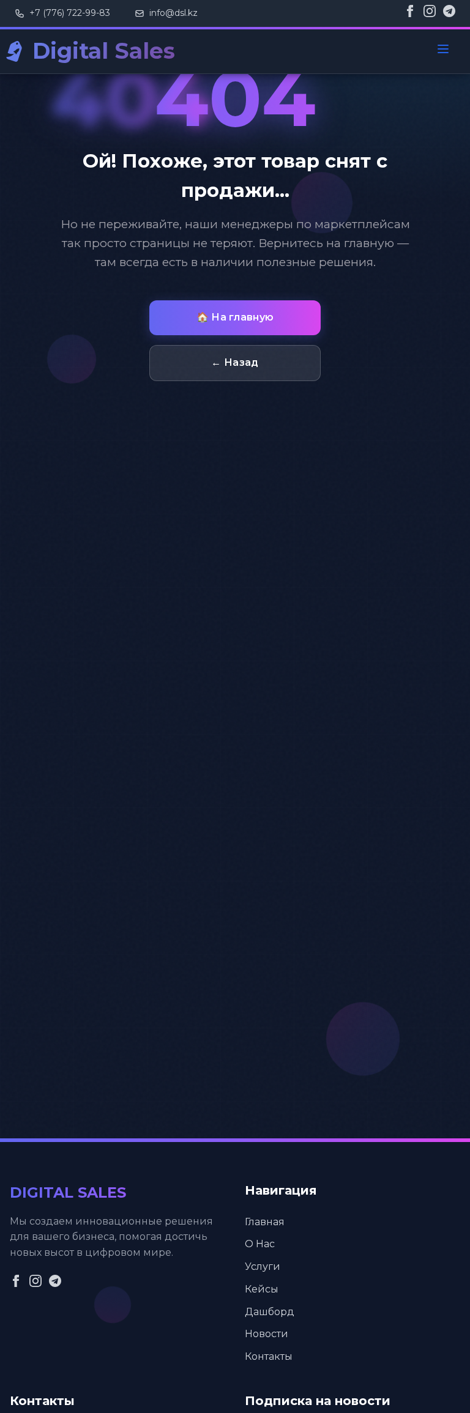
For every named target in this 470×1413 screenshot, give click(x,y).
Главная (265, 1222)
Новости (266, 1334)
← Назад (234, 362)
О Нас (260, 1244)
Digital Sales (103, 50)
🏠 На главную (235, 317)
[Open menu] (443, 51)
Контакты (269, 1356)
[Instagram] (429, 13)
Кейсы (261, 1289)
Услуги (262, 1266)
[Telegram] (449, 13)
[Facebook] (410, 13)
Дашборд (269, 1312)
